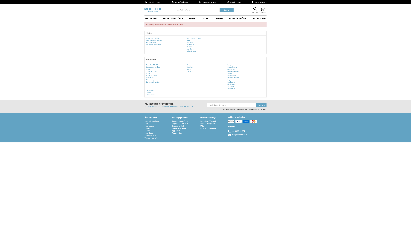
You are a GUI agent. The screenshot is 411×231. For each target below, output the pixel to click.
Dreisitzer (190, 67)
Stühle (148, 73)
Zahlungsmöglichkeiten (154, 40)
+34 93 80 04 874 (261, 2)
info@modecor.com (239, 135)
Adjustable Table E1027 (181, 124)
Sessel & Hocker (151, 71)
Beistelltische (231, 75)
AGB (188, 40)
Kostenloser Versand (153, 38)
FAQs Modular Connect (208, 128)
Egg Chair (176, 131)
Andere (229, 73)
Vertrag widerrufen (151, 138)
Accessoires (260, 18)
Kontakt (189, 47)
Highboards (231, 80)
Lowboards (231, 82)
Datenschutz (191, 42)
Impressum (190, 45)
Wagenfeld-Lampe (179, 128)
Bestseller (150, 18)
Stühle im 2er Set (151, 75)
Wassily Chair (177, 133)
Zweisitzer (190, 71)
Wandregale (231, 88)
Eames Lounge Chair (153, 67)
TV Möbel (230, 86)
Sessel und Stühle (173, 18)
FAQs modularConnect (153, 45)
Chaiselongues (151, 80)
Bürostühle (149, 78)
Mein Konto (190, 49)
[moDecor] (158, 10)
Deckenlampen (232, 67)
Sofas (192, 18)
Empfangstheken (233, 78)
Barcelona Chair (178, 126)
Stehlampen (231, 69)
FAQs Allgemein (151, 42)
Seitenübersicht (192, 51)
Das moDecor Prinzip (194, 38)
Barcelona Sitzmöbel (153, 82)
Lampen (218, 18)
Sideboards (231, 84)
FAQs (202, 126)
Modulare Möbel (238, 18)
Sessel (148, 69)
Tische (204, 18)
